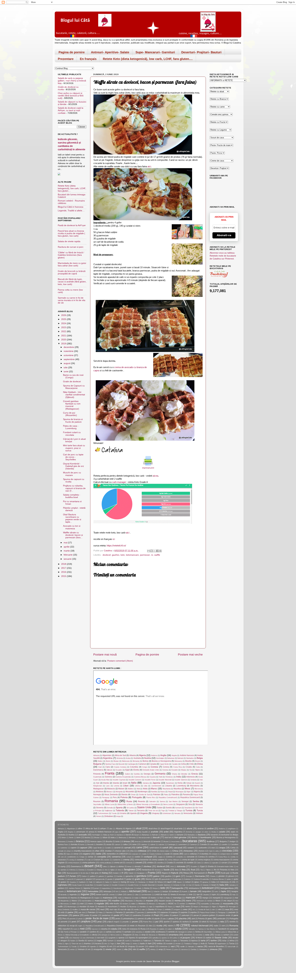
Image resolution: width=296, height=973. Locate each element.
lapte (223, 891)
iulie (66, 367)
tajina (175, 941)
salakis (161, 929)
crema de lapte (188, 860)
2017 (64, 568)
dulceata (181, 866)
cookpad (148, 857)
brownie (157, 841)
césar (68, 851)
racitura (185, 922)
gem (178, 876)
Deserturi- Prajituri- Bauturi (201, 52)
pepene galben (208, 915)
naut (178, 906)
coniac (90, 857)
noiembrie (69, 351)
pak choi (81, 912)
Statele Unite (144, 807)
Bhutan (116, 761)
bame (172, 835)
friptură (174, 873)
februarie (68, 555)
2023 (64, 327)
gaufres (115, 555)
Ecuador (119, 770)
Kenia (180, 783)
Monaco (110, 792)
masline (116, 900)
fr (122, 873)
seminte (171, 932)
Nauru (162, 792)
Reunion (97, 801)
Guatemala (97, 777)
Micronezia (199, 789)
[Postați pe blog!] (151, 550)
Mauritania (166, 789)
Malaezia (111, 789)
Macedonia (194, 786)
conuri (128, 857)
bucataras (190, 841)
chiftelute (142, 851)
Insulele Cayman (119, 780)
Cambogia (131, 764)
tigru (66, 943)
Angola (174, 755)
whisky (153, 949)
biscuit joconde (144, 837)
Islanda (116, 783)
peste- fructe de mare (97, 918)
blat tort (168, 837)
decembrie (69, 347)
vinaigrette (98, 949)
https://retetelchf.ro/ (116, 545)
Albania (132, 755)
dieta (105, 866)
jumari (96, 888)
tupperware (221, 943)
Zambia (193, 949)
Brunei (197, 761)
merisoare (200, 901)
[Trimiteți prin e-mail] (148, 550)
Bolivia (145, 761)
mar (236, 898)
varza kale (232, 946)
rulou (124, 929)
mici (236, 901)
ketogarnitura (227, 888)
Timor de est (153, 810)
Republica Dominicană (190, 797)
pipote (157, 919)
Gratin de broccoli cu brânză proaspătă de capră (71, 272)
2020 (64, 339)
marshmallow (86, 901)
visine (119, 949)
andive (210, 828)
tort (149, 943)
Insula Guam (77, 885)
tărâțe (224, 941)
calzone (161, 844)
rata (222, 921)
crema (126, 859)
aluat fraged (166, 829)
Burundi (121, 764)
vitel (134, 949)
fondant (116, 873)
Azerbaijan (160, 758)
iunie (66, 371)
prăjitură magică (113, 922)
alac (111, 829)
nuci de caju (125, 909)
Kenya (155, 888)
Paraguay (105, 797)
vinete (108, 949)
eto (106, 870)
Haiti (160, 777)
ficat (193, 870)
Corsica (166, 767)
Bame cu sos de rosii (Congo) (73, 376)
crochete (179, 863)
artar (206, 832)
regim (80, 926)
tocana (98, 943)
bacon (128, 835)
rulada (114, 929)
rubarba (104, 929)
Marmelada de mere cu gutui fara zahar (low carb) (72, 264)
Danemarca (98, 770)
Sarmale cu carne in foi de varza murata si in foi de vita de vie (71, 300)
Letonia (116, 786)
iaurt (169, 882)
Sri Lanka (130, 808)
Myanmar (132, 906)
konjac (165, 891)
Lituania (168, 786)
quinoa (176, 922)
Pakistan (156, 794)
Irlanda (106, 783)
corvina (211, 857)
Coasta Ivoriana (120, 767)
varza (200, 946)
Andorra (154, 755)
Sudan (159, 808)
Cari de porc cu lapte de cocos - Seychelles (73, 457)
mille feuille (114, 904)
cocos (176, 854)
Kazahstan (170, 783)
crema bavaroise (142, 860)
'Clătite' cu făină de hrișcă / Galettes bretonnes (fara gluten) (71, 255)
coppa (160, 857)
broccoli (147, 841)
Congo (144, 767)
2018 (64, 564)
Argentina (107, 758)
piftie (149, 919)
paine (70, 912)
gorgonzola (100, 879)
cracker (106, 860)
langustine (206, 891)
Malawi (121, 789)
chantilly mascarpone (83, 851)
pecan (196, 915)
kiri (117, 891)
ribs (150, 926)
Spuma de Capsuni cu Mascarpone (74, 387)
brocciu (138, 841)
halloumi (99, 882)
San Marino (173, 801)
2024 (64, 323)
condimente (71, 857)
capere (73, 848)
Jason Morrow (153, 961)
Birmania (136, 761)
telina (232, 941)
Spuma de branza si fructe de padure (73, 420)
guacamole (166, 879)
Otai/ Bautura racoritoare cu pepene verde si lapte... (72, 518)
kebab (138, 888)
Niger (189, 792)
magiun (97, 898)
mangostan (228, 898)
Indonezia (190, 777)
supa (99, 940)
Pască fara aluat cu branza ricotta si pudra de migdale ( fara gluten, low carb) (71, 233)
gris (156, 879)
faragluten (129, 869)
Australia (137, 758)
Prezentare (66, 59)
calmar (152, 844)
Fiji (190, 770)
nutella (136, 909)
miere (90, 904)
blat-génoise (180, 837)
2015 (64, 576)
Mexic (187, 788)
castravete (202, 848)
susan (119, 941)
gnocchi (70, 879)
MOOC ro (172, 904)
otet (219, 909)
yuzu (176, 949)
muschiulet (112, 906)
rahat (204, 922)
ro (152, 555)
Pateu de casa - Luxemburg (70, 427)
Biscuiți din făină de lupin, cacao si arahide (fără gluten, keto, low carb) (72, 281)
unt (110, 946)
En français (88, 59)
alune (189, 828)
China (200, 764)
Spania (119, 807)
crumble (190, 863)
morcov (192, 903)
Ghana (174, 774)
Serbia (196, 801)
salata (178, 928)
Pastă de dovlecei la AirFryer (72, 225)
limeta (173, 894)
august (67, 363)
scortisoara (160, 932)
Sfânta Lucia (109, 804)
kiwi (149, 891)
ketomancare (132, 555)
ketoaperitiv (177, 888)
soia (207, 935)
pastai (94, 915)
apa (116, 832)
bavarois (214, 835)
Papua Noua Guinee (207, 912)
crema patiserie (88, 863)
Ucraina (123, 813)
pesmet (72, 919)
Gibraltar (184, 774)
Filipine (197, 770)
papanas (164, 912)
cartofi (165, 847)
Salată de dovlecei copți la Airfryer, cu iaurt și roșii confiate (70, 110)
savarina (139, 932)
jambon (61, 888)
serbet (189, 932)
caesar (117, 844)
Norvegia (97, 794)
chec (97, 851)
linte (190, 894)
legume (85, 894)
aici (149, 166)
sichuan (104, 935)
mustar (123, 906)
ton (118, 943)
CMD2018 (123, 854)
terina (60, 943)
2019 (64, 343)
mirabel (125, 904)
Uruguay (155, 813)
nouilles (75, 909)
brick (117, 841)
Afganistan (106, 755)
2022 (64, 331)
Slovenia (99, 808)
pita (164, 919)
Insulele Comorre (135, 780)
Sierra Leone (168, 804)
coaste (167, 854)
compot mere (225, 854)
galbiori (92, 876)
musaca (101, 906)
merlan (209, 901)
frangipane (141, 873)
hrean (151, 882)
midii (74, 904)
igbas (196, 882)
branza (80, 841)
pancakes (130, 912)
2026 (64, 315)
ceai (213, 848)
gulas (229, 879)
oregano (177, 909)
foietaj (105, 873)
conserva (116, 857)
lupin (214, 894)
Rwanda (141, 801)
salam (169, 929)
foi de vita (84, 873)
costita (232, 857)
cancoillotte (214, 844)
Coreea (154, 767)
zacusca (184, 949)
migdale (100, 903)
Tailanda (120, 810)
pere (236, 915)
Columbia (134, 767)
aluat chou (152, 829)
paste (116, 915)
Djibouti (109, 770)
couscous (62, 860)
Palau (166, 794)
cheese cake (120, 851)
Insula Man (105, 780)
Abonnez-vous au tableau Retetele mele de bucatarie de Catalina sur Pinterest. (223, 256)
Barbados (190, 758)
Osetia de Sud (144, 794)
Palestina (175, 794)
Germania (160, 773)
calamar (144, 844)
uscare (141, 946)
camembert (182, 844)
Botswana (178, 761)
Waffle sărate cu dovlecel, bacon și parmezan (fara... (73, 535)
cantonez (63, 848)
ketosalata (93, 891)
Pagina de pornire (72, 52)
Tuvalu (114, 813)
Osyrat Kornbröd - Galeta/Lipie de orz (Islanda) (73, 466)
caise (134, 844)
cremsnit (129, 863)
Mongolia (119, 792)
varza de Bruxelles (216, 946)
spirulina (155, 938)
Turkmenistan (103, 813)
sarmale (127, 932)
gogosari (79, 879)
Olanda (124, 794)
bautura (202, 835)
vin (89, 949)
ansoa (91, 832)
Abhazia (96, 755)
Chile (191, 764)
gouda (109, 879)
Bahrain (180, 758)
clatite (98, 854)
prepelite (125, 922)
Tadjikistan (108, 810)
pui (156, 921)
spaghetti (111, 938)
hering (123, 882)
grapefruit (119, 879)
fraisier (131, 873)
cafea (125, 844)
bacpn (136, 835)
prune (135, 921)
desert (88, 866)
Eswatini (174, 770)
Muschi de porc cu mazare (72, 473)
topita (142, 943)
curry (63, 866)
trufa (203, 943)
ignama (205, 882)
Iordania (194, 780)
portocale (221, 919)
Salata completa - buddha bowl (71, 496)
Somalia (110, 808)
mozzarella (228, 903)
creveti (138, 862)
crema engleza (204, 860)
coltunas (193, 854)
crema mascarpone (222, 860)
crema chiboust (173, 860)
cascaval (178, 847)
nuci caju (113, 909)
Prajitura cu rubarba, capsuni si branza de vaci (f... (74, 488)
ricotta (159, 925)
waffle (157, 555)
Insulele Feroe (150, 780)
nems (187, 906)
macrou (74, 898)
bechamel (225, 835)
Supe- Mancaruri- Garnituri (155, 52)
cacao (108, 844)
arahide (154, 832)
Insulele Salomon (181, 780)
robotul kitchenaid (199, 925)
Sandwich (222, 929)
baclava (120, 835)
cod (185, 854)
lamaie (193, 891)
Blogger (175, 961)
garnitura (141, 876)
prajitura (85, 921)
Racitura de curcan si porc (70, 247)
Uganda (133, 813)
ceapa (222, 847)
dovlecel (107, 555)
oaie (143, 909)
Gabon (127, 774)
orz (194, 909)
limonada (182, 894)
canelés (224, 844)
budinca (210, 841)
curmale (234, 863)
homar (132, 882)
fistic (232, 870)
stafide (208, 938)
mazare (149, 900)
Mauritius (177, 789)
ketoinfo (61, 891)
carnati (127, 847)
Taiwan (131, 810)
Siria (190, 804)
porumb (64, 922)
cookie (137, 857)
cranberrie (116, 860)
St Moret (198, 938)
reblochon (62, 926)
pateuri (175, 915)
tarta (203, 940)
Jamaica (146, 783)
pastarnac (106, 915)
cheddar (108, 851)
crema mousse (73, 863)
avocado (83, 835)
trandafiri (169, 943)
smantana (174, 935)
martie (67, 551)
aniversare (80, 832)
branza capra (96, 841)
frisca (186, 873)
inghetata (62, 885)
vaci (173, 946)
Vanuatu (177, 813)
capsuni (83, 847)
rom (223, 926)
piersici (141, 919)
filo (215, 870)
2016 (64, 572)
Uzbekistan (166, 813)
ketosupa (107, 891)
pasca (76, 915)
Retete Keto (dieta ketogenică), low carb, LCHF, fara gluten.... (148, 59)
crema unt (118, 863)
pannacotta (151, 912)
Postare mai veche (190, 654)
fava (177, 870)
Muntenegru (143, 792)
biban (105, 837)
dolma (121, 866)
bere (78, 837)
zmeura (213, 949)
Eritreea (72, 870)
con (62, 857)
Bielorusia (125, 761)
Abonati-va (224, 235)
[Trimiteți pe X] (154, 550)
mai (66, 542)
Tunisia (188, 810)
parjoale (231, 912)
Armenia (120, 758)
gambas (110, 876)
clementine (111, 854)
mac (234, 894)
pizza (171, 918)
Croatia (189, 767)
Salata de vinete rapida (69, 241)
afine (80, 829)
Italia (133, 782)
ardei (166, 832)
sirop (143, 935)
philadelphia (128, 919)
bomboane (206, 837)
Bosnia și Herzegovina (161, 761)
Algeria (142, 755)
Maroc (154, 788)
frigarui (165, 873)
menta (178, 900)
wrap (161, 949)
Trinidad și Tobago (175, 810)
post (74, 921)
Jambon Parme (74, 888)
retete (132, 926)
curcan (224, 863)
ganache (129, 876)
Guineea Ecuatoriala (123, 777)
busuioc (99, 844)
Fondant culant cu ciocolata (72, 433)
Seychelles (97, 804)
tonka (135, 943)
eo (237, 866)
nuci (102, 909)
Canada (152, 764)
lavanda (63, 894)
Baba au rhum (108, 835)
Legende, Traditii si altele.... (71, 210)
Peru (115, 797)
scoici (147, 932)
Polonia (124, 797)
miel (82, 904)
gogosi (89, 879)
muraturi (83, 906)
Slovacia (199, 804)
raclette (195, 922)
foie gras (95, 873)
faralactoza (146, 870)
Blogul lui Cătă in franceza (70, 207)
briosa (127, 841)
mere (188, 900)
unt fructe (120, 946)
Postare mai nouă (105, 654)
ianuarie (68, 559)
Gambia (137, 774)
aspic (233, 832)
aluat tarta (178, 829)
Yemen (98, 816)
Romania (111, 801)
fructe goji (225, 873)
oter (213, 909)
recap (72, 926)
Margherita (65, 901)
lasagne (234, 891)
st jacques (185, 937)
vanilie (182, 946)
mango (205, 898)
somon (226, 935)
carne (139, 847)
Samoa (162, 801)
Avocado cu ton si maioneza (71, 527)
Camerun (142, 764)
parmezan (145, 555)
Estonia (165, 770)
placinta (183, 918)
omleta (168, 909)
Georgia (147, 774)
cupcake (215, 863)
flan (59, 873)
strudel (235, 938)
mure (92, 906)
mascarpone (101, 900)
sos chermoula (88, 938)
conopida (101, 857)
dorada (138, 866)
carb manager (119, 482)
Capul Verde (164, 764)
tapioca (194, 941)
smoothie (198, 935)
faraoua (157, 870)
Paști (156, 915)
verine (72, 949)
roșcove (95, 929)
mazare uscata (165, 901)
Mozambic (130, 792)
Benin (108, 761)
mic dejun (228, 901)
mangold (216, 898)
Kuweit (197, 783)
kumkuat (175, 891)
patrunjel (185, 915)
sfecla (94, 935)
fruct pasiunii (199, 873)
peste (80, 919)
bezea (87, 837)
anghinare (232, 829)
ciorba (60, 854)
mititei (133, 904)
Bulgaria (97, 764)
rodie (216, 926)
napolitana (159, 906)
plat (193, 919)
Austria (147, 758)
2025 (64, 319)
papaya (174, 912)
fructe (211, 872)
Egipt (127, 770)
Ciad (100, 767)
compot (214, 854)
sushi (127, 941)
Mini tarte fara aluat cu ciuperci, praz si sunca (74, 448)
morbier (182, 904)
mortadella (205, 904)
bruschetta (175, 841)
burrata (74, 844)
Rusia (129, 801)
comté (235, 854)
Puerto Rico (150, 797)
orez (185, 909)
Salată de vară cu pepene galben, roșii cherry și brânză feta (72, 80)
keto (123, 555)
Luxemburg (181, 786)
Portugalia (137, 797)
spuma (164, 938)
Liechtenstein (156, 786)
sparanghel (143, 938)
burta (82, 844)
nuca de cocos (88, 909)
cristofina (160, 863)
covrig (71, 860)
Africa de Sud (120, 755)
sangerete (234, 929)
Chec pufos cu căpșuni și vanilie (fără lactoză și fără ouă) (70, 95)
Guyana (153, 777)
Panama (186, 794)
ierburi (188, 882)
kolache (157, 891)
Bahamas (170, 758)
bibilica (113, 837)
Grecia (194, 774)
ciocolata (227, 850)
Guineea (108, 777)
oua (227, 909)
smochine (188, 935)
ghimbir (221, 876)
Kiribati (188, 783)
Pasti (127, 915)
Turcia (200, 810)
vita (125, 949)
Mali (138, 789)
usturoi (151, 946)
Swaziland (188, 808)
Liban (126, 786)
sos (62, 937)
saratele (83, 932)
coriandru (179, 857)
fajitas (112, 870)
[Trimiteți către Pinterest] (160, 550)
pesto (117, 919)
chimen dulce (164, 851)
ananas (200, 829)
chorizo (201, 851)
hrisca (160, 882)
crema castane (158, 860)
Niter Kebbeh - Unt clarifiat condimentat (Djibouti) (74, 394)
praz (99, 921)
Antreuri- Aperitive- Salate (110, 52)
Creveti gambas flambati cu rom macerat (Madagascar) (71, 405)
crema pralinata (105, 863)
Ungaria (144, 813)
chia (132, 851)
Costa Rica (177, 767)
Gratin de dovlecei (72, 381)
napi (150, 906)
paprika (193, 912)
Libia (145, 786)
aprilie (67, 547)
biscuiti (156, 837)
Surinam (178, 808)
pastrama (137, 915)
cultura (206, 863)
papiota (184, 912)
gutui (236, 879)
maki (119, 898)
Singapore (180, 804)
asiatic (222, 832)
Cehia (183, 764)
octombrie (69, 355)
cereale (60, 851)
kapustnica (106, 888)
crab (88, 860)
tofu (105, 943)
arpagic (198, 832)
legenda (73, 894)
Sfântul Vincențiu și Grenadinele (148, 804)
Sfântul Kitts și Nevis (125, 804)
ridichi (170, 926)
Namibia (154, 792)
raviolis (232, 922)
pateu (166, 915)
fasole (167, 870)
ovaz (236, 909)
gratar (128, 879)
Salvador (152, 801)
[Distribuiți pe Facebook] (157, 550)
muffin (60, 906)
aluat (138, 828)
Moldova (99, 792)
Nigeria (197, 792)
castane (190, 848)
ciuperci (86, 854)
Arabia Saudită (142, 832)
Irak (201, 780)
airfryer (103, 829)
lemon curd (101, 894)
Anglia (163, 755)
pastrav (147, 915)
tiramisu (87, 943)
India (178, 777)
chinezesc (188, 851)
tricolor (178, 943)
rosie (75, 929)
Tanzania (141, 810)
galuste (101, 876)
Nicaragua (179, 792)
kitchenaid (135, 891)
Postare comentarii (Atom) (120, 661)
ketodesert (208, 888)
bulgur (232, 841)
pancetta (140, 912)
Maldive (131, 789)
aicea (155, 476)
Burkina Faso (110, 764)
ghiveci (231, 876)
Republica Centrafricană (168, 797)
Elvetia (136, 770)
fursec (73, 876)
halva (107, 882)
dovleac (148, 866)
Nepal (170, 792)
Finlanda (97, 774)
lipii (198, 894)
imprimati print (148, 468)
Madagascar (98, 789)
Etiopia (183, 770)
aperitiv (125, 831)
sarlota (109, 932)
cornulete (191, 857)
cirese (75, 854)
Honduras (169, 777)
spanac (121, 938)
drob (172, 866)
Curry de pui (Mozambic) (70, 414)
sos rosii (100, 938)
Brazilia (188, 761)
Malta (145, 789)
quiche (167, 922)
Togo (163, 810)
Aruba (128, 758)
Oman (133, 794)
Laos (108, 786)
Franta (109, 773)
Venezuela (187, 813)
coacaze (135, 854)
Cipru (107, 767)
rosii (82, 928)
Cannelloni (234, 844)
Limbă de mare (160, 894)
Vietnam (199, 813)
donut (129, 866)
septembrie (69, 359)
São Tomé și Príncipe (68, 932)
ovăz (63, 912)
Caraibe (175, 764)
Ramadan (213, 922)
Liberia (137, 786)
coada (144, 854)
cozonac (80, 860)
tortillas (160, 943)
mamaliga (177, 898)
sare (101, 932)
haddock (82, 882)
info (233, 882)
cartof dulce (154, 848)
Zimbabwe (108, 816)
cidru (217, 851)
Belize (100, 761)
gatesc (156, 876)
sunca (90, 941)
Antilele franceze (187, 755)
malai (136, 898)
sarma (118, 932)
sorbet (235, 935)
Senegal (185, 801)
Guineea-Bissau (140, 777)
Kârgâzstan (97, 786)
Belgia (200, 758)
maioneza (107, 898)
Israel (125, 783)
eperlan (63, 870)
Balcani (163, 835)
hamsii (115, 882)
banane (180, 835)
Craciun (97, 860)
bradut (70, 841)
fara (119, 870)
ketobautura (194, 888)
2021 (64, 335)
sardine (93, 932)
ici (114, 539)
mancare (190, 897)
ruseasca (133, 929)
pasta (86, 915)
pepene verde (224, 915)
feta (184, 870)
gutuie (63, 882)
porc (210, 918)
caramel (117, 848)
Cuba (198, 767)
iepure (179, 882)
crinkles (150, 863)
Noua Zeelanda (111, 794)
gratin (137, 879)
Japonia (156, 783)
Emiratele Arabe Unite (151, 770)
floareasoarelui (72, 873)
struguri (64, 941)
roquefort (66, 929)
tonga (118, 816)
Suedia (169, 808)
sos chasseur (74, 938)
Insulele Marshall (165, 780)
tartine (214, 940)
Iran (97, 783)
